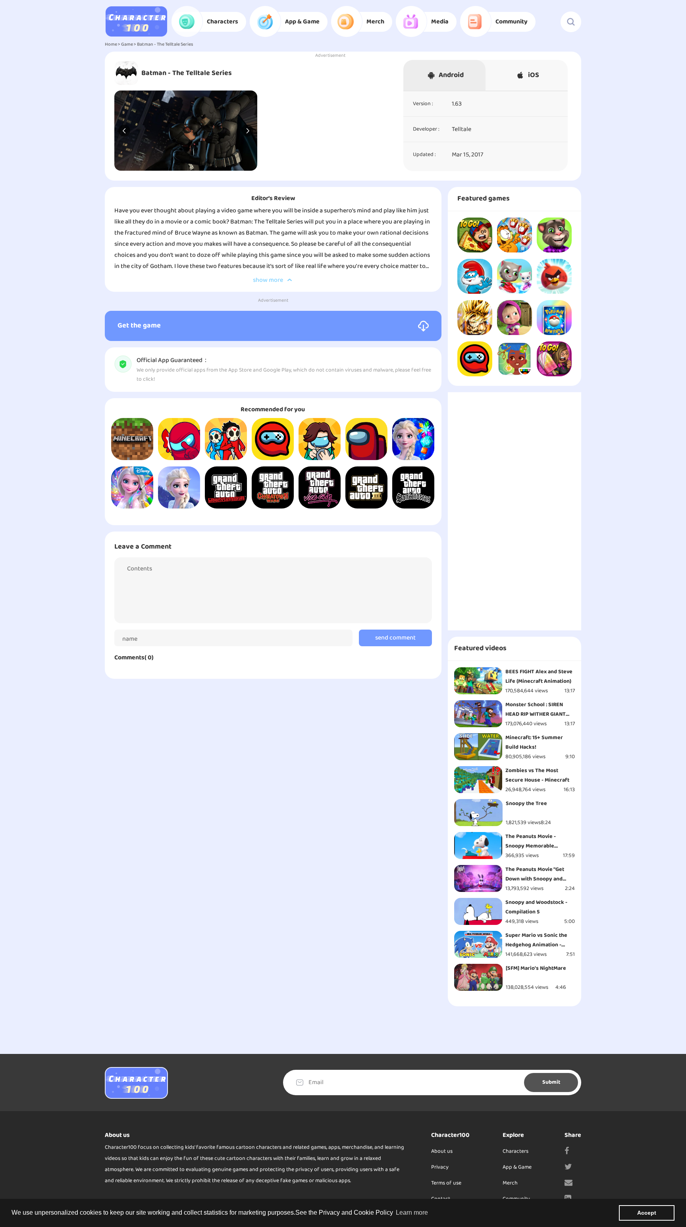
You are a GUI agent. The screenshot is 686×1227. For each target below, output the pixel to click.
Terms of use (446, 1183)
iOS (533, 75)
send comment (395, 638)
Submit (551, 1082)
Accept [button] (646, 1213)
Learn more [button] (412, 1212)
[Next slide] (247, 131)
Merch (510, 1183)
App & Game (517, 1167)
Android (451, 75)
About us (442, 1151)
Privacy (440, 1167)
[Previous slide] (124, 131)
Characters (515, 1151)
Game (127, 44)
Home (111, 44)
